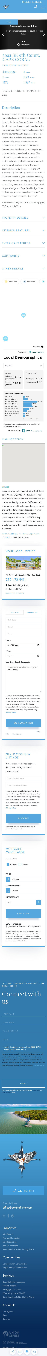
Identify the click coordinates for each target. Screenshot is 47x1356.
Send (23, 1084)
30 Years (13, 864)
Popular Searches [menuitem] (10, 1245)
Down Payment (13, 885)
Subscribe (23, 818)
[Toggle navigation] (43, 7)
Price (8, 874)
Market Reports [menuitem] (9, 1285)
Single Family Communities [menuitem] (15, 1267)
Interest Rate (12, 897)
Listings (13, 533)
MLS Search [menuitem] (8, 1234)
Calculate (23, 913)
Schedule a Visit (32, 612)
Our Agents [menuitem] (8, 1311)
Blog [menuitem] (5, 1315)
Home (4, 533)
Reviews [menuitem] (6, 1319)
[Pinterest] (12, 1216)
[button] (4, 34)
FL (20, 533)
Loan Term (11, 858)
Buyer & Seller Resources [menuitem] (14, 1282)
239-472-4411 (16, 579)
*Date (8, 640)
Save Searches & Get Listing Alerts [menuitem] (18, 1249)
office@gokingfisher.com (17, 1207)
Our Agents (20, 593)
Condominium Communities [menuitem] (15, 1263)
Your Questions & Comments (18, 662)
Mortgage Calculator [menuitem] (12, 1289)
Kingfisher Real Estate (32, 2)
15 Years (25, 864)
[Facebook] (8, 1216)
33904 (7, 537)
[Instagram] (4, 1216)
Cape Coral (34, 533)
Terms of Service (16, 734)
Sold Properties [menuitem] (9, 1241)
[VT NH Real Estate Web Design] (23, 1334)
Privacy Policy (11, 713)
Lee (25, 533)
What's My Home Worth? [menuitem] (14, 1293)
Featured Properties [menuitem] (11, 1238)
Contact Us (10, 593)
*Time (8, 651)
